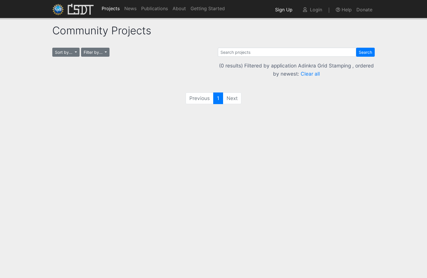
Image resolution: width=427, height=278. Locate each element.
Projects (111, 8)
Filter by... (94, 52)
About (179, 8)
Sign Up (285, 10)
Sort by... (64, 52)
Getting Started (208, 8)
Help (346, 10)
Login (314, 10)
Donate (364, 10)
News (130, 8)
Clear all (310, 74)
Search (365, 52)
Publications (154, 8)
